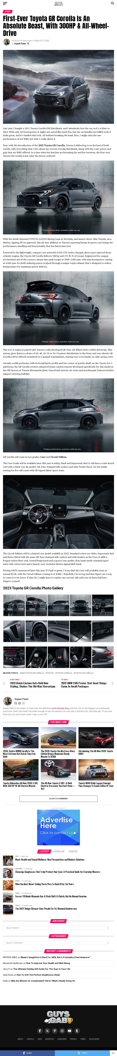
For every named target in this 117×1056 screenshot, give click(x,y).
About (20, 1038)
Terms (83, 1038)
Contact (30, 1038)
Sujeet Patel (20, 43)
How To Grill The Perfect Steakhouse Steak (38, 975)
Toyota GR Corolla (84, 673)
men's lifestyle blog (60, 708)
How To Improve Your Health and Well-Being (48, 963)
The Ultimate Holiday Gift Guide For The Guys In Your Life (41, 969)
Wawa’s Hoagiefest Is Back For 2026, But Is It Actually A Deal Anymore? (55, 957)
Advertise (49, 1038)
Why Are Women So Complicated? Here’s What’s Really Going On (43, 981)
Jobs (40, 1038)
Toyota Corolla (64, 673)
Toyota (50, 673)
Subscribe (62, 1038)
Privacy (73, 1038)
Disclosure (94, 1038)
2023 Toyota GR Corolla (32, 673)
